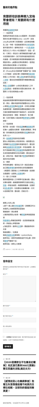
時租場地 (6, 220)
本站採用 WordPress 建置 (21, 403)
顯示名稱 (6, 306)
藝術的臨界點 (10, 7)
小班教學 (19, 174)
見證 (21, 127)
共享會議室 (19, 150)
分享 (19, 226)
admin (8, 249)
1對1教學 (31, 48)
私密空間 (11, 106)
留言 (5, 274)
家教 (19, 106)
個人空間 (8, 86)
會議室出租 (10, 235)
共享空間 (29, 45)
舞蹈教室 (29, 127)
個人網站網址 (7, 326)
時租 (26, 133)
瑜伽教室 (11, 30)
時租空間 (31, 74)
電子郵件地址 (8, 316)
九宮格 (21, 77)
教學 (24, 156)
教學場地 (26, 118)
